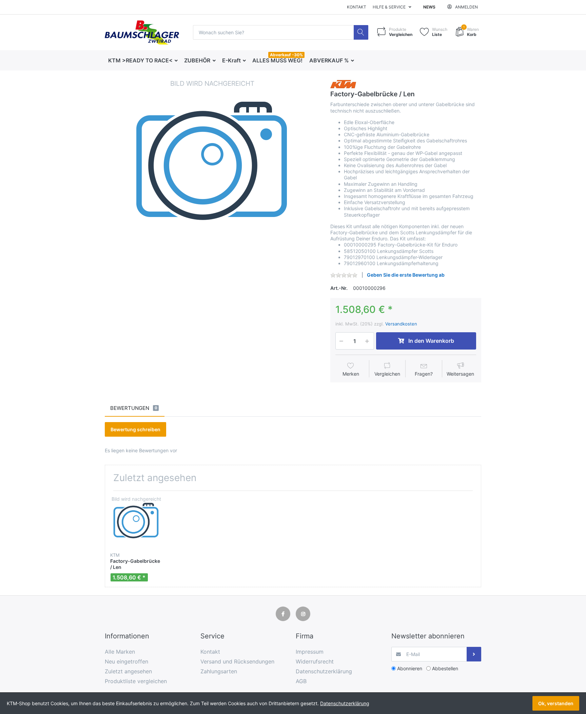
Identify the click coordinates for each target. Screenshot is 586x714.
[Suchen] (361, 32)
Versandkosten (401, 323)
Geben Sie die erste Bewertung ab (406, 275)
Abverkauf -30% (286, 54)
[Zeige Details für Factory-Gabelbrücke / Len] (136, 522)
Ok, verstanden (555, 703)
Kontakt (356, 6)
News (429, 6)
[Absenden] (474, 654)
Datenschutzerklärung (344, 703)
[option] (212, 186)
